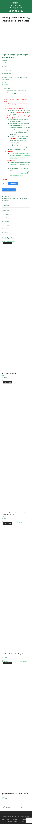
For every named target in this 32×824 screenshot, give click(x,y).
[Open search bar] (16, 8)
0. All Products (12, 198)
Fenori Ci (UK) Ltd (12, 816)
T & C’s (8, 819)
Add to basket (13, 183)
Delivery (20, 168)
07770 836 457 (17, 5)
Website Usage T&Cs (25, 819)
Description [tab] (6, 205)
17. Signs (19, 198)
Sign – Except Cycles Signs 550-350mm (8, 807)
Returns (27, 168)
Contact (22, 821)
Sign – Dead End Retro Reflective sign (23, 807)
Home (3, 819)
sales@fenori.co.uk (17, 7)
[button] (29, 19)
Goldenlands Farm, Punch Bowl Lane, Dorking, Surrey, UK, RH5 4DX (20, 155)
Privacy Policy (15, 819)
